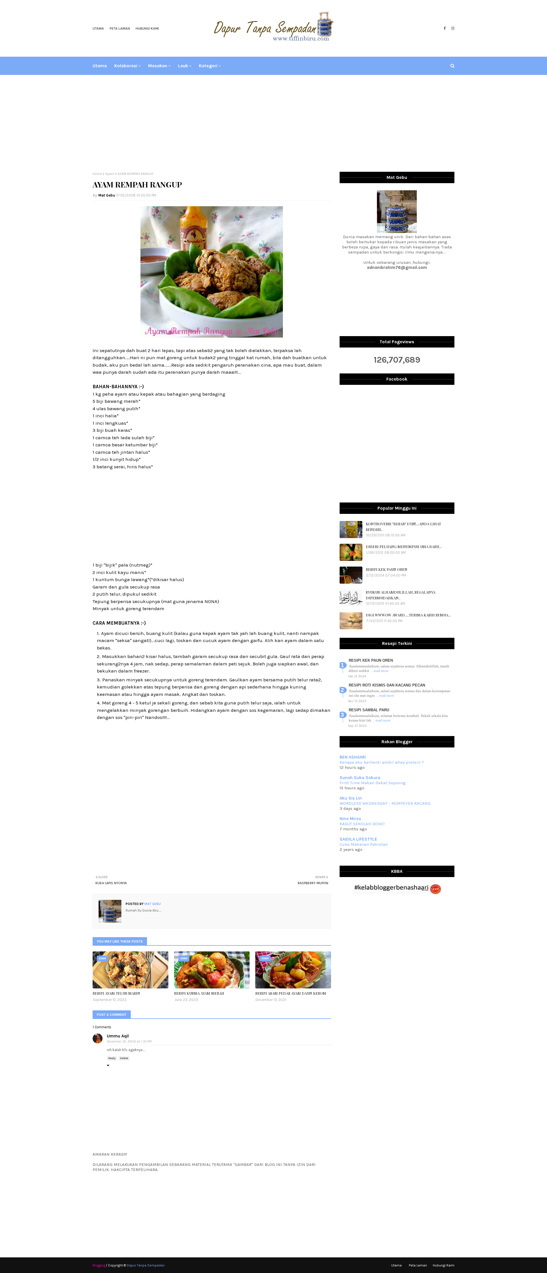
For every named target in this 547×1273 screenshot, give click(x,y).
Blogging (99, 1265)
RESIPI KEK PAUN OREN (386, 569)
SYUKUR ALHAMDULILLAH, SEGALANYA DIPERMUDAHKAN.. (400, 595)
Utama (98, 28)
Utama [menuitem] (100, 65)
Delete (124, 1058)
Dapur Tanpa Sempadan (146, 1265)
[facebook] (444, 28)
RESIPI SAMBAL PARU (369, 710)
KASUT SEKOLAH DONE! (362, 823)
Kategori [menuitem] (208, 65)
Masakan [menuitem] (157, 65)
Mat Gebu (106, 195)
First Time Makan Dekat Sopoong (373, 782)
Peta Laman (120, 28)
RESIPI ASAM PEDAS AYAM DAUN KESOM (290, 993)
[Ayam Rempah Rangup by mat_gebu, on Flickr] (211, 336)
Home (97, 174)
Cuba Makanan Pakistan (364, 844)
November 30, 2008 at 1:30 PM (129, 1041)
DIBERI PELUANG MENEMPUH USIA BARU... (404, 546)
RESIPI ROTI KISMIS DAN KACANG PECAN (387, 685)
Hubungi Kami (147, 28)
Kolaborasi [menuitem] (125, 65)
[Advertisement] (273, 123)
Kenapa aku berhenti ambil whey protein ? (382, 762)
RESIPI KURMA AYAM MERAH (199, 993)
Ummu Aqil (118, 1036)
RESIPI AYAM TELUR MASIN (116, 993)
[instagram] (452, 28)
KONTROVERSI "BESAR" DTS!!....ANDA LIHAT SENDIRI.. (403, 526)
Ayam (109, 174)
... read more (379, 671)
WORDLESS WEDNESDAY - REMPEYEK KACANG (385, 803)
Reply (112, 1058)
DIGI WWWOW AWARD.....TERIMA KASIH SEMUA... (408, 614)
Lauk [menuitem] (183, 65)
